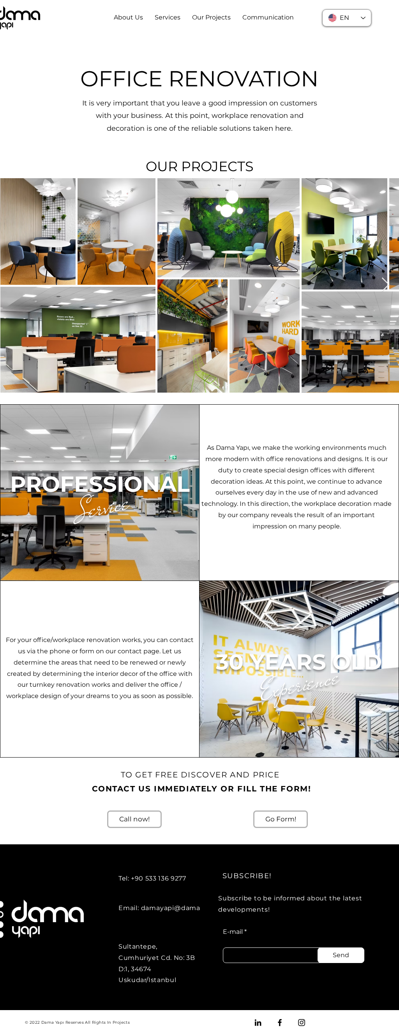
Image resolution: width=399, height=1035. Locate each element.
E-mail (233, 932)
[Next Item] (385, 285)
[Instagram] (301, 1022)
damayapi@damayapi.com (186, 908)
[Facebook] (279, 1022)
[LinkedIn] (258, 1022)
